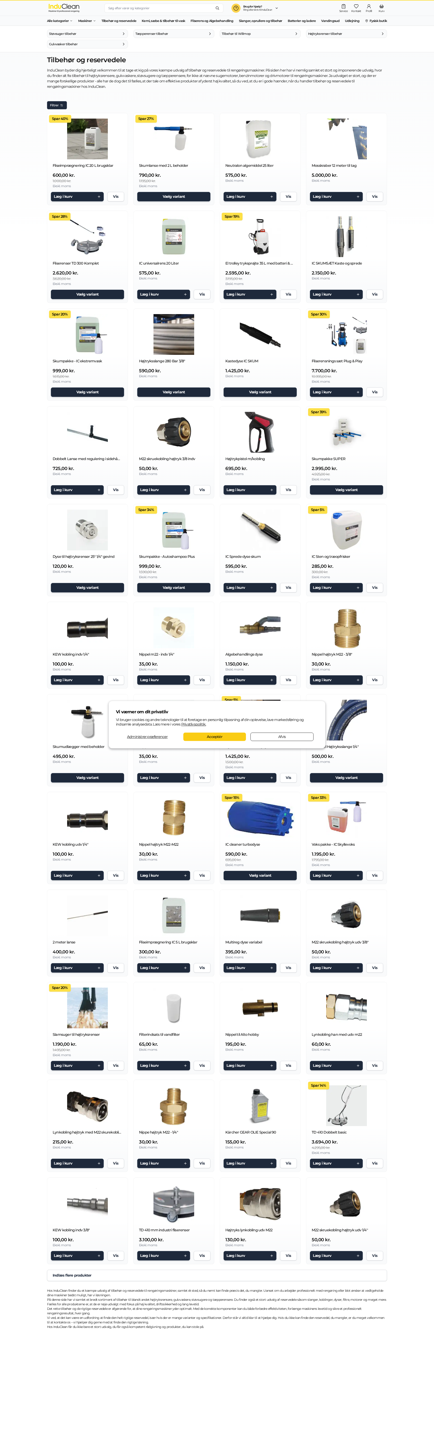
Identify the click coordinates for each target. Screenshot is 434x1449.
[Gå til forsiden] (72, 8)
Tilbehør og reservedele (119, 21)
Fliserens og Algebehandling (212, 21)
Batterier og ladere (302, 21)
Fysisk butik (378, 21)
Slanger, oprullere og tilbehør (260, 21)
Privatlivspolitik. (193, 724)
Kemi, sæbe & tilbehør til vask (163, 21)
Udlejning (352, 21)
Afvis (282, 737)
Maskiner (85, 21)
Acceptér (214, 737)
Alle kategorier (58, 21)
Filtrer (54, 105)
